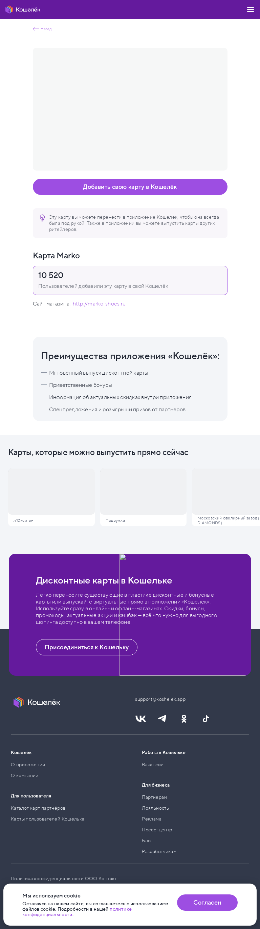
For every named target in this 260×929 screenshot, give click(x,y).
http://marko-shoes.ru (99, 304)
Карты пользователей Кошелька (48, 819)
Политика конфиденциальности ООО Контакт (64, 878)
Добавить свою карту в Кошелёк (130, 187)
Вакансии (153, 765)
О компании (25, 775)
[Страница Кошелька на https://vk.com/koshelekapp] (140, 718)
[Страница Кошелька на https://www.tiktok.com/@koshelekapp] (205, 718)
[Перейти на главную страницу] (23, 9)
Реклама (151, 819)
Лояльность (155, 808)
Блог (147, 840)
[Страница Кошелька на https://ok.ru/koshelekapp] (183, 718)
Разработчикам (159, 851)
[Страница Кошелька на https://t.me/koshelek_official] (162, 718)
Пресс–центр (157, 830)
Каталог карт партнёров (38, 808)
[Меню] (250, 9)
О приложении (28, 765)
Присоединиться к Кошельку (87, 647)
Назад (46, 29)
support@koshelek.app (154, 699)
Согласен (207, 902)
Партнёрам (154, 797)
